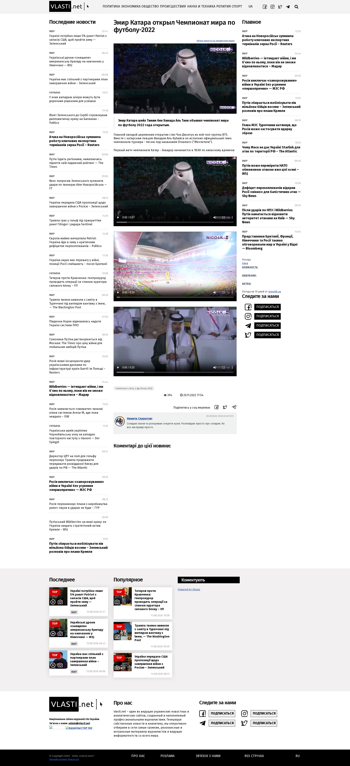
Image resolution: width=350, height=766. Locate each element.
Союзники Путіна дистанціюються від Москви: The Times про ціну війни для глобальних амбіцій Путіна (75, 343)
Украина (54, 92)
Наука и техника (201, 6)
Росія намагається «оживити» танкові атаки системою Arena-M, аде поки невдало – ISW (76, 412)
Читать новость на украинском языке (216, 40)
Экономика (131, 6)
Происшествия (173, 6)
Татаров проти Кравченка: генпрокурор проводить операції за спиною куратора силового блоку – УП (78, 281)
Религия (223, 6)
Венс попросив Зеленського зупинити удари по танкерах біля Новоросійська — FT (78, 184)
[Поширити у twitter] (225, 407)
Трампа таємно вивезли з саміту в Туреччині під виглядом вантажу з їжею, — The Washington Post (77, 303)
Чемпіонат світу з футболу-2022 (133, 388)
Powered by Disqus (189, 589)
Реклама (167, 756)
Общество (150, 6)
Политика (111, 6)
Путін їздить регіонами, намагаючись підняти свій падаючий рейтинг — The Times (76, 162)
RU (297, 756)
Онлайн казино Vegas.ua (64, 759)
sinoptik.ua (274, 291)
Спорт (237, 6)
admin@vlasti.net (79, 723)
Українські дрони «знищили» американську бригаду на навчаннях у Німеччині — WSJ (76, 61)
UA (250, 6)
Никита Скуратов (139, 418)
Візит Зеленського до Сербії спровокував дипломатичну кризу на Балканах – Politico (78, 119)
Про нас (138, 756)
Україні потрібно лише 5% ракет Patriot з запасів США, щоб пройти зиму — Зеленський (78, 39)
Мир (52, 31)
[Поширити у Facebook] (217, 407)
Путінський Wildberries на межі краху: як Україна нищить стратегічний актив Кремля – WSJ (77, 525)
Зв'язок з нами (208, 756)
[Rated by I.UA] (57, 728)
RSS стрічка (254, 756)
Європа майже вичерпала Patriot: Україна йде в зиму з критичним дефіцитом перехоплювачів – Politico (75, 242)
